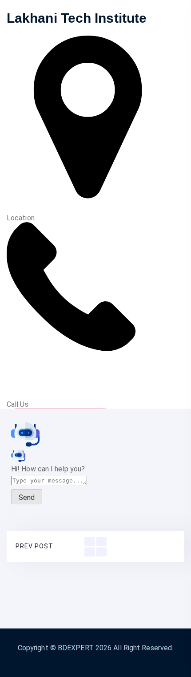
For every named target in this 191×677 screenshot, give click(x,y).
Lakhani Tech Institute (77, 18)
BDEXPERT (76, 648)
